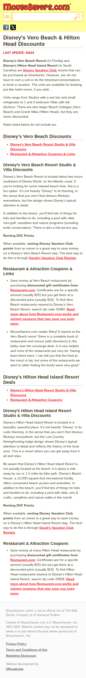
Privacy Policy (16, 644)
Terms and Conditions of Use (26, 650)
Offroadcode (14, 669)
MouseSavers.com (37, 7)
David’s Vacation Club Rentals (52, 258)
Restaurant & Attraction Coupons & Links (42, 154)
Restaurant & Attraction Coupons (36, 400)
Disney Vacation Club (40, 70)
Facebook (6, 27)
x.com (13, 27)
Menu (7, 16)
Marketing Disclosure (21, 655)
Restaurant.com (22, 290)
